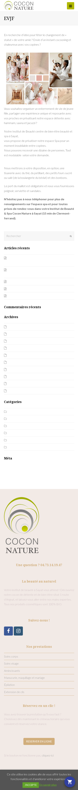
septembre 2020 (18, 362)
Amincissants (12, 670)
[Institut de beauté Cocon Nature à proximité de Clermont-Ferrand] (19, 5)
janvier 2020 (16, 390)
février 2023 (16, 334)
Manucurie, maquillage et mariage (24, 677)
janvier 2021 (16, 355)
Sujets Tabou (16, 447)
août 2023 (14, 326)
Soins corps (11, 656)
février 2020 (16, 383)
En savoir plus (48, 784)
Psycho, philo (16, 440)
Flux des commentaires (18, 476)
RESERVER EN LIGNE (39, 741)
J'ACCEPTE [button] (31, 785)
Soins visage (11, 663)
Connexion (10, 466)
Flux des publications (16, 471)
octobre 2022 (17, 348)
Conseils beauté (18, 418)
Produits (14, 433)
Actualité (14, 411)
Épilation (9, 684)
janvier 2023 (16, 341)
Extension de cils (14, 692)
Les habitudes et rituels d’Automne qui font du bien (39, 295)
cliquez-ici (48, 755)
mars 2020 (15, 376)
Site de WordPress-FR (18, 481)
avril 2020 (14, 369)
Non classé (15, 426)
